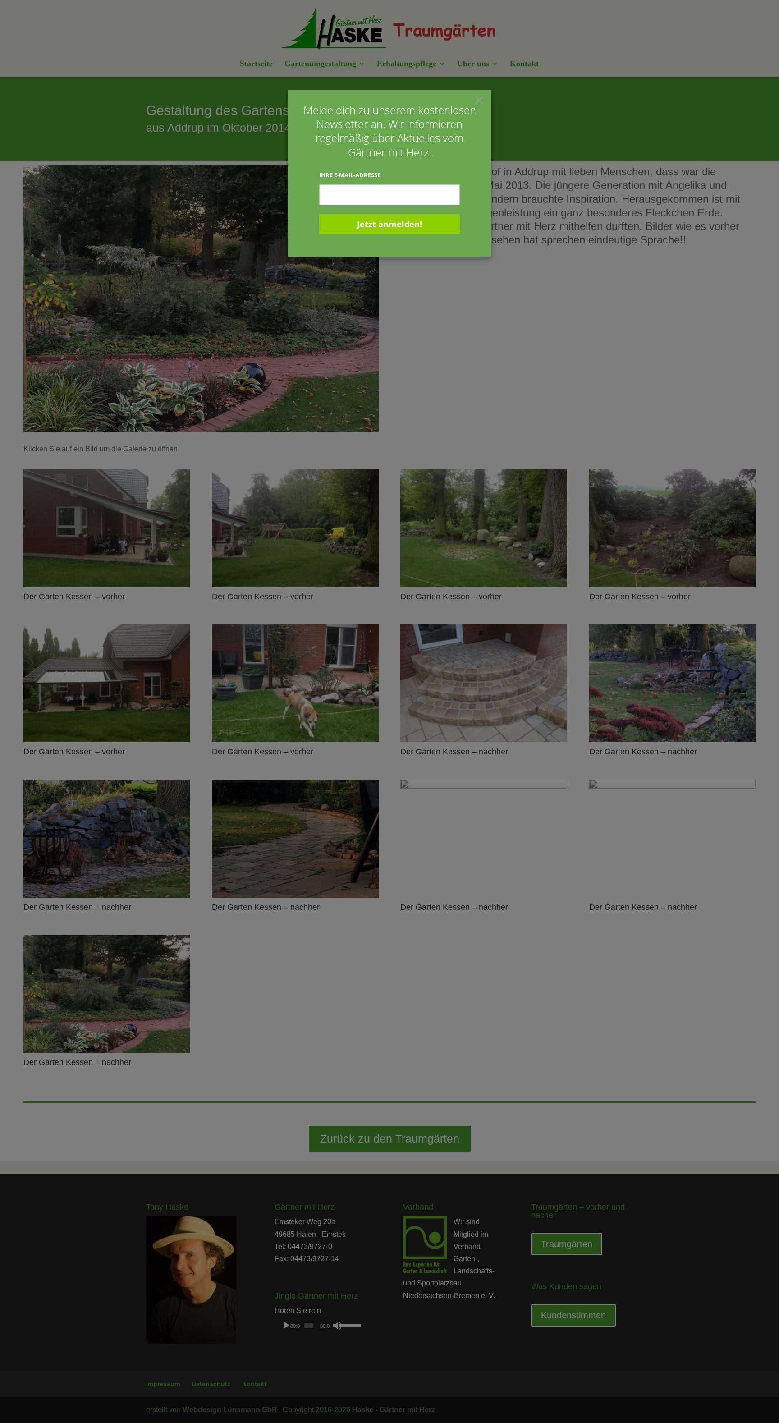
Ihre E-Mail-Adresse (349, 175)
